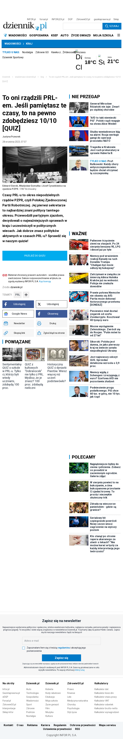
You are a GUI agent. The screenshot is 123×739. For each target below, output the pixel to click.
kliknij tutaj (80, 670)
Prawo (70, 689)
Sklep (116, 19)
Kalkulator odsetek (103, 704)
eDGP (5, 697)
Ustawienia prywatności (57, 729)
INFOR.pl (31, 19)
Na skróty (8, 683)
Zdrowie (30, 708)
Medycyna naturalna (77, 700)
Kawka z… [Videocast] (63, 52)
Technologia (32, 693)
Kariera (45, 725)
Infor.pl (6, 689)
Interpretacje (9, 708)
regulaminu (64, 647)
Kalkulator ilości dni (104, 693)
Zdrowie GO (42, 52)
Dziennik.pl (32, 683)
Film (47, 708)
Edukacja (50, 697)
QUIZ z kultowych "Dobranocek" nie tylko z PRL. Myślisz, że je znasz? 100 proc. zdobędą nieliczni (34, 376)
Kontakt (8, 725)
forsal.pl (44, 19)
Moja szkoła (51, 700)
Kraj (29, 43)
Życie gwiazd (52, 704)
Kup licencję (45, 281)
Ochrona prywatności (82, 725)
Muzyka (49, 712)
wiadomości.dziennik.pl (25, 77)
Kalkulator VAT (101, 700)
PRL (17, 294)
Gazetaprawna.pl (11, 693)
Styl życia (72, 712)
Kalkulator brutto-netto (106, 708)
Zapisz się (61, 658)
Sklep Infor (8, 712)
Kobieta (49, 689)
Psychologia (73, 708)
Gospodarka (32, 697)
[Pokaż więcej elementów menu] (118, 35)
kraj (42, 77)
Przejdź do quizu (34, 255)
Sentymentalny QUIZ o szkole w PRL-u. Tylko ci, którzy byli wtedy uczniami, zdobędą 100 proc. (12, 376)
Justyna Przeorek (11, 136)
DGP (70, 19)
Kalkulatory (101, 683)
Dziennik (6, 77)
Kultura (49, 716)
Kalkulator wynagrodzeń (106, 712)
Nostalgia (27, 52)
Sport (29, 704)
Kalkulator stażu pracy (105, 697)
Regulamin (60, 725)
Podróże (30, 712)
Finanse (71, 693)
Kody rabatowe (53, 693)
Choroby (71, 704)
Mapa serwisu (107, 725)
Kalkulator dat (101, 689)
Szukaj (114, 26)
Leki (69, 697)
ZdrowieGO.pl (83, 19)
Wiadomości (12, 43)
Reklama (32, 725)
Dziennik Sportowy (13, 57)
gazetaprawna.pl (102, 19)
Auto (28, 689)
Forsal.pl (7, 700)
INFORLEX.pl (58, 19)
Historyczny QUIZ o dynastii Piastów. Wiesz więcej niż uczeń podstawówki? (57, 373)
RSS (77, 729)
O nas (20, 725)
